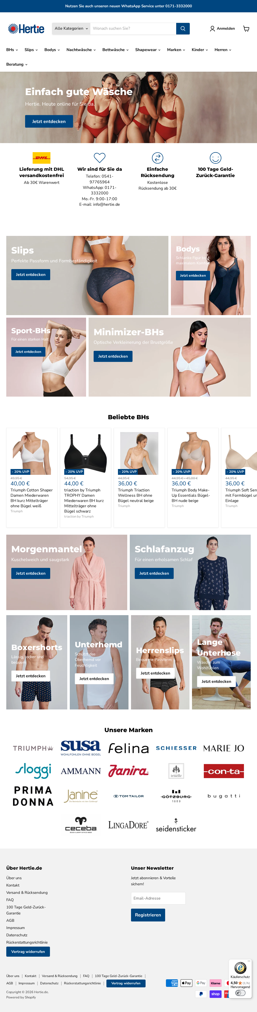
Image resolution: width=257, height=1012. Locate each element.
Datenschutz (16, 935)
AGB (10, 920)
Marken (174, 50)
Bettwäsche (114, 50)
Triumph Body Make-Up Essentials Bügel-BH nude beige (191, 495)
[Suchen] (183, 28)
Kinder (198, 50)
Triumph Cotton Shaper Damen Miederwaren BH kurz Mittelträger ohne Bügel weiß (32, 498)
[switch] (240, 993)
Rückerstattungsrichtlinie (27, 942)
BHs (10, 50)
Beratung (15, 64)
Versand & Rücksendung (27, 892)
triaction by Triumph (79, 516)
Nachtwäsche (80, 50)
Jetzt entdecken (49, 121)
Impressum (15, 927)
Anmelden (226, 28)
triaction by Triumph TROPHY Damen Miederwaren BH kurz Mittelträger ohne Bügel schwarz (84, 500)
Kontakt (12, 885)
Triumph (17, 511)
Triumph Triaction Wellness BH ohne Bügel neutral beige (136, 495)
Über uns (14, 877)
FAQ (10, 899)
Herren (221, 50)
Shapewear (146, 50)
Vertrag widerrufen (28, 951)
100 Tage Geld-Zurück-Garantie (118, 976)
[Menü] (249, 962)
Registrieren (148, 915)
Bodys (50, 50)
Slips (30, 50)
